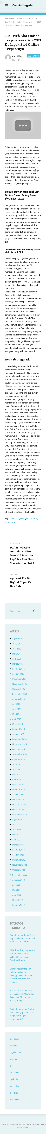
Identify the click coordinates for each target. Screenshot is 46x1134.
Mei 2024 (16, 774)
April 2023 (16, 839)
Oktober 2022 (18, 869)
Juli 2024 (16, 764)
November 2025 (19, 683)
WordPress (27, 1124)
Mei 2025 (16, 714)
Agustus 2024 (18, 759)
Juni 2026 (16, 648)
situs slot (14, 1059)
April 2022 (16, 895)
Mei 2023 (16, 834)
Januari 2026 (18, 673)
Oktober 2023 (18, 809)
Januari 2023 (18, 854)
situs (35, 518)
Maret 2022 (17, 900)
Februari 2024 (18, 789)
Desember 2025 (19, 678)
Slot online (15, 1099)
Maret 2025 (17, 724)
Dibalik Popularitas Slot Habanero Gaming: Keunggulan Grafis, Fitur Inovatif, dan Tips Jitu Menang (21, 975)
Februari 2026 (18, 668)
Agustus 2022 (18, 879)
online (29, 518)
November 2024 (19, 744)
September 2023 (19, 814)
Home (19, 18)
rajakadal (14, 1079)
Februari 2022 (18, 905)
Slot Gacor (29, 18)
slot (11, 1065)
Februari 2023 (18, 849)
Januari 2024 (18, 794)
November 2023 (19, 804)
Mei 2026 (16, 653)
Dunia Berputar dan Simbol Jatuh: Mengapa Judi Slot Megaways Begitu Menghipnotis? (22, 1014)
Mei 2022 (16, 889)
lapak (22, 518)
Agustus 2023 (18, 819)
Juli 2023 (16, 824)
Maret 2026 (17, 663)
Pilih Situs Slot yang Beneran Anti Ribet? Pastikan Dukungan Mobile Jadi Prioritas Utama (23, 955)
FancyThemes (23, 1127)
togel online (15, 1052)
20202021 (14, 518)
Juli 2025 (16, 704)
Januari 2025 (18, 734)
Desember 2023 (19, 799)
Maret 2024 (17, 784)
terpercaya (10, 522)
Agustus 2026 (18, 638)
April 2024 (16, 779)
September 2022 (19, 874)
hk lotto (13, 1045)
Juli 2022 (16, 884)
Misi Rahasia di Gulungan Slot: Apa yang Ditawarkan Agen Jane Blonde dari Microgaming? (22, 995)
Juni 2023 (16, 829)
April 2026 (16, 658)
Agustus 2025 (18, 699)
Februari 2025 (18, 729)
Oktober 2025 (18, 688)
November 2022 (19, 864)
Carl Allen (17, 56)
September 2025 (19, 694)
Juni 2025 (16, 709)
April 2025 (16, 719)
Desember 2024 (19, 739)
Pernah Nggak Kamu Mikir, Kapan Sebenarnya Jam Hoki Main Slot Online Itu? (23, 938)
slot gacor (14, 1038)
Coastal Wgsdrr (23, 5)
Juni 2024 (16, 769)
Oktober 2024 (18, 749)
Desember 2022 (19, 859)
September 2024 (19, 754)
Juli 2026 (16, 643)
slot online (14, 1086)
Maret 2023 (17, 844)
